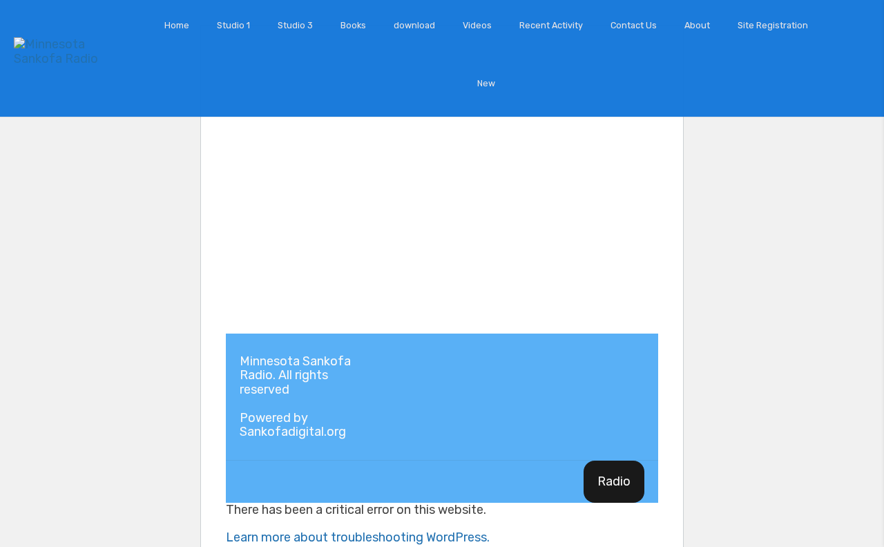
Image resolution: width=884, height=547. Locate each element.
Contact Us (634, 25)
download (414, 25)
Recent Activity (551, 25)
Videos (477, 25)
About (697, 25)
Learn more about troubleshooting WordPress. (358, 537)
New (486, 83)
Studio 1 (233, 25)
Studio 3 (295, 25)
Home (176, 25)
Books (353, 25)
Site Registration (773, 25)
